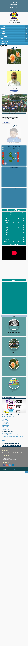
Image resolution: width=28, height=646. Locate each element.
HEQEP (4, 442)
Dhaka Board (5, 419)
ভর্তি (14, 39)
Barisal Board (5, 426)
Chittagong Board (6, 420)
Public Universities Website (10, 444)
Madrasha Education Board (8, 418)
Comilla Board (5, 422)
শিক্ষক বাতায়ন (4, 439)
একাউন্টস (14, 34)
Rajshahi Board (5, 423)
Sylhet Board (5, 428)
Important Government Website (11, 445)
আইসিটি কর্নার (14, 36)
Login (10, 10)
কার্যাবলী (14, 29)
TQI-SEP (4, 440)
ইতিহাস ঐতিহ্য (14, 41)
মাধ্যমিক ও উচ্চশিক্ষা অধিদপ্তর (7, 433)
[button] (26, 472)
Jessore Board (5, 425)
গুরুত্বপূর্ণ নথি (4, 44)
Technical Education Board (8, 416)
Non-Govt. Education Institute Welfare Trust (12, 435)
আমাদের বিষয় (14, 26)
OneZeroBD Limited (11, 469)
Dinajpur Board (5, 429)
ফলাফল (14, 31)
